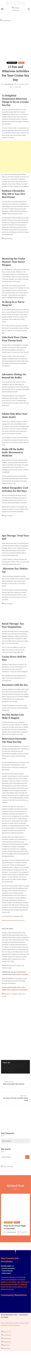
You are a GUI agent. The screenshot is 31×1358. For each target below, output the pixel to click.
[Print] (8, 1070)
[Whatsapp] (4, 1070)
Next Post (23, 1096)
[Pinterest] (21, 1066)
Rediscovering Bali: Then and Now (13, 1084)
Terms (10, 1325)
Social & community (8, 1268)
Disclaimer (4, 1325)
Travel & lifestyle (7, 1271)
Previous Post (9, 1082)
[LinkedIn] (17, 1066)
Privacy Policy (24, 1323)
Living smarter (6, 1273)
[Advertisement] (15, 157)
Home (2, 1323)
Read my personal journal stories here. (13, 920)
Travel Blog (9, 1323)
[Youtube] (13, 1066)
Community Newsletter (14, 1295)
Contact (16, 1323)
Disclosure (16, 1325)
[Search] (29, 9)
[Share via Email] (13, 1070)
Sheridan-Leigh (9, 84)
